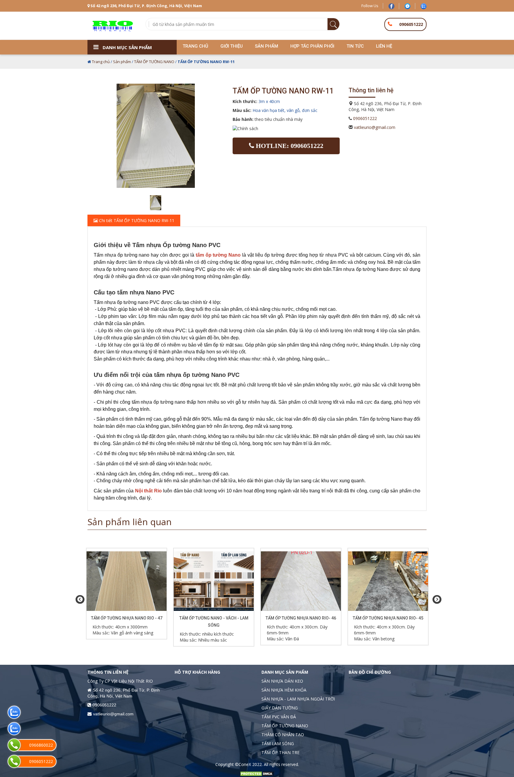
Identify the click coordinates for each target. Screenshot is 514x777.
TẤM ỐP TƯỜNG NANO (154, 61)
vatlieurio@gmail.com (374, 127)
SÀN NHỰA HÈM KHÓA (283, 690)
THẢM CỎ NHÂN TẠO (282, 734)
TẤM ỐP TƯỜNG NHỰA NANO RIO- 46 (301, 618)
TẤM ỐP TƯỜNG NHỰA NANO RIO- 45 (388, 618)
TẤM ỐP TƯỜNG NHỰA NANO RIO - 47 (126, 618)
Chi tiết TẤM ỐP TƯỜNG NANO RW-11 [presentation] (136, 220)
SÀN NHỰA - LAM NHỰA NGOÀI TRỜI (298, 699)
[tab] (257, 221)
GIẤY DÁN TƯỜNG (279, 708)
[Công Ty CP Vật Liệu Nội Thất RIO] (112, 25)
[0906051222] (14, 761)
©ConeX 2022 (248, 764)
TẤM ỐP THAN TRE (280, 752)
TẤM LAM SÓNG (277, 743)
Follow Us (369, 5)
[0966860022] (14, 745)
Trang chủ (101, 61)
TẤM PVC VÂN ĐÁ (278, 717)
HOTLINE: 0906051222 (288, 145)
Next (435, 600)
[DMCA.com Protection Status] (257, 773)
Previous (79, 600)
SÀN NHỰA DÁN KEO (282, 681)
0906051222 (411, 24)
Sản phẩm (122, 61)
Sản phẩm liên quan (129, 522)
